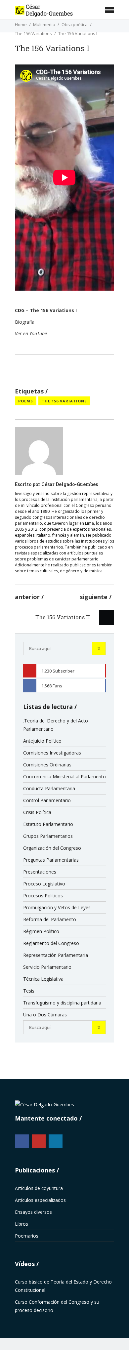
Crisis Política (37, 812)
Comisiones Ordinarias (47, 764)
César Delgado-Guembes (69, 484)
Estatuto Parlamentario (48, 824)
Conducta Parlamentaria (49, 788)
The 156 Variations (33, 33)
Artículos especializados (40, 1200)
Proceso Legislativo (44, 883)
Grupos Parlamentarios (48, 836)
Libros (21, 1224)
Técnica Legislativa (43, 979)
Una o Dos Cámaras (45, 1014)
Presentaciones (39, 872)
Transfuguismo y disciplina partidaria (62, 1003)
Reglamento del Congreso (51, 943)
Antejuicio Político (42, 741)
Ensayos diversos (33, 1212)
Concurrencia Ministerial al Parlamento (64, 776)
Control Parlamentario (47, 800)
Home (21, 24)
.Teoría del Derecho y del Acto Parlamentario (55, 724)
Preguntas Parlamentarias (51, 860)
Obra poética (75, 24)
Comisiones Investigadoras (52, 753)
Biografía (24, 322)
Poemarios (26, 1236)
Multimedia (44, 24)
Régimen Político (41, 931)
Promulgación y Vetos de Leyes (57, 907)
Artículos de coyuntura (39, 1188)
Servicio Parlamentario (47, 967)
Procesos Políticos (43, 895)
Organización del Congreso (52, 848)
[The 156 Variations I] (39, 451)
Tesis (28, 991)
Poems (25, 400)
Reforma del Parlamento (49, 919)
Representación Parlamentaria (55, 955)
